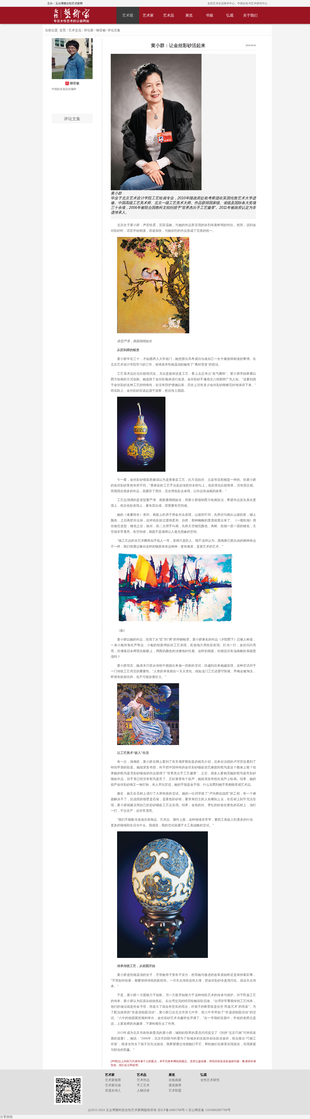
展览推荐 (175, 1085)
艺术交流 (75, 30)
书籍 (209, 15)
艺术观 (127, 15)
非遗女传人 (113, 1090)
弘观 (230, 15)
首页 (63, 30)
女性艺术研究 (209, 1080)
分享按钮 (6, 1117)
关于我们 (250, 15)
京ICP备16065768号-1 (172, 1110)
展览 (189, 15)
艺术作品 (143, 1080)
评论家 (88, 30)
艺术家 (148, 15)
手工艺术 (143, 1085)
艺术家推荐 (113, 1080)
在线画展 (175, 1080)
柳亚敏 (101, 30)
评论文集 (114, 30)
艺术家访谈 (113, 1085)
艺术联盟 (175, 1090)
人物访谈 (143, 1090)
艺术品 (168, 15)
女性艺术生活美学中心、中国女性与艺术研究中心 (237, 3)
